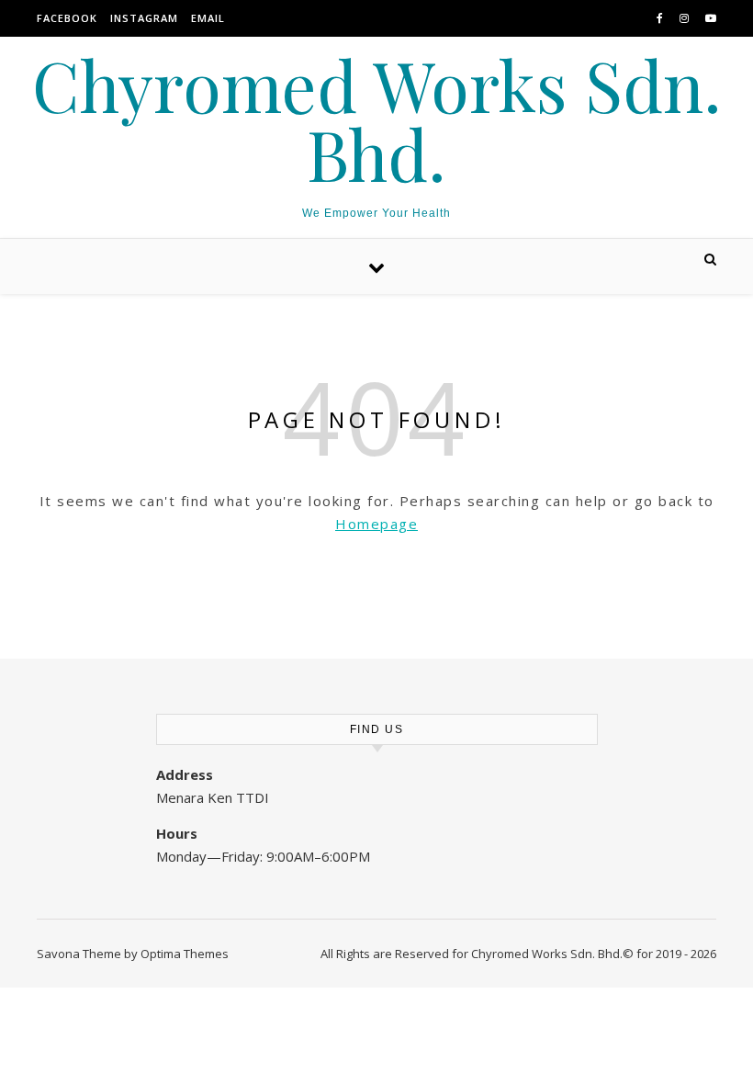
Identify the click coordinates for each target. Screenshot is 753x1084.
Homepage (376, 523)
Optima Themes (184, 953)
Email (208, 18)
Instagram (144, 18)
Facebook (67, 18)
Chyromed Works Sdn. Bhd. (377, 119)
